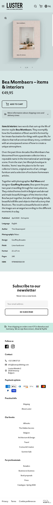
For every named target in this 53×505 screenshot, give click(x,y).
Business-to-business (26, 471)
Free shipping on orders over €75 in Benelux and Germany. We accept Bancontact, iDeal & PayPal (27, 327)
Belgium (26, 433)
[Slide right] (32, 67)
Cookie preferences (27, 501)
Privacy (5, 501)
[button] (3, 6)
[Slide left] (21, 67)
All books (26, 423)
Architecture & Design (26, 437)
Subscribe (28, 312)
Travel (26, 442)
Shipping (26, 404)
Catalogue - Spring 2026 (27, 485)
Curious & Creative (26, 447)
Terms (13, 501)
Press (26, 480)
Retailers (26, 466)
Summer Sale (27, 451)
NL (49, 6)
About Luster (26, 409)
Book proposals (26, 475)
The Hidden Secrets (26, 428)
